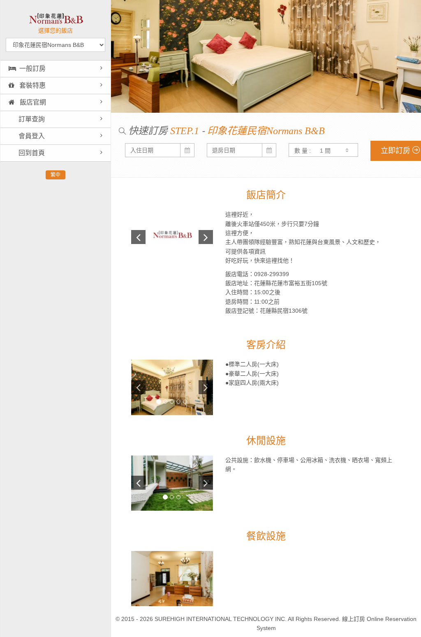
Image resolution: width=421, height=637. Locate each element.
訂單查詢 (31, 119)
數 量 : (302, 150)
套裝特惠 (32, 85)
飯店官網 (32, 102)
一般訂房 (32, 68)
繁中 (55, 175)
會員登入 (31, 136)
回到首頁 (31, 152)
